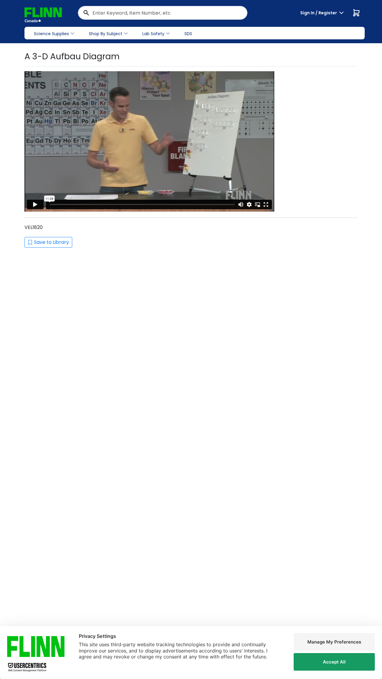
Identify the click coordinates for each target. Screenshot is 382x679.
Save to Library (51, 242)
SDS (188, 34)
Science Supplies (51, 34)
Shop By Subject (105, 34)
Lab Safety (153, 34)
